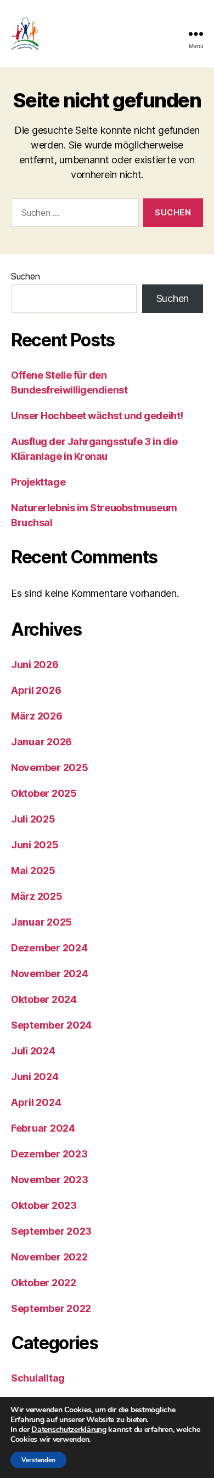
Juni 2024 (35, 1076)
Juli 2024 (33, 1051)
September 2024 (51, 1025)
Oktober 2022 (43, 1282)
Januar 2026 (41, 741)
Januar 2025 (41, 922)
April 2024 (36, 1102)
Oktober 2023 (44, 1205)
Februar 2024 (43, 1128)
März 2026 (37, 716)
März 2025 (37, 896)
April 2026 (36, 690)
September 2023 (51, 1231)
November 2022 (49, 1257)
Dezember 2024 (49, 948)
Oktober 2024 (44, 999)
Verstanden (38, 1460)
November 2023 (49, 1179)
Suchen (25, 276)
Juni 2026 (35, 664)
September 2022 (51, 1308)
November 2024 (49, 973)
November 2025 (49, 767)
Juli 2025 (33, 819)
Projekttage (38, 482)
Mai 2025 (33, 870)
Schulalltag (38, 1378)
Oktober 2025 (44, 793)
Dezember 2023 (49, 1154)
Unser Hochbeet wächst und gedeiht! (97, 415)
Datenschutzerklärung (68, 1429)
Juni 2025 (35, 845)
